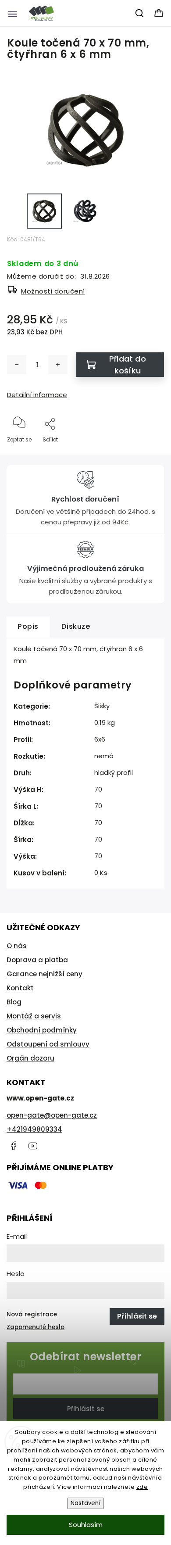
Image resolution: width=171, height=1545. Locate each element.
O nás (17, 945)
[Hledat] (140, 13)
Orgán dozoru (30, 1058)
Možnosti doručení (53, 291)
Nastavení (85, 1503)
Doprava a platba (37, 959)
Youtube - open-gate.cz (32, 1145)
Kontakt (20, 988)
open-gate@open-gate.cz (52, 1115)
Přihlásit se (85, 1408)
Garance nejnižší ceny (44, 974)
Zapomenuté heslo (35, 1327)
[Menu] (12, 13)
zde (142, 1487)
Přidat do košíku (127, 364)
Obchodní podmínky (42, 1030)
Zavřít (149, 454)
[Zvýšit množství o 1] (58, 364)
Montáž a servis (34, 1016)
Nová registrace (32, 1314)
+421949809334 (34, 1129)
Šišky (102, 705)
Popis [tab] (28, 626)
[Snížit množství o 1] (16, 364)
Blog (14, 1002)
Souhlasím (86, 1524)
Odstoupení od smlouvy (48, 1044)
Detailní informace (37, 394)
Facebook (13, 1145)
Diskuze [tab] (76, 626)
